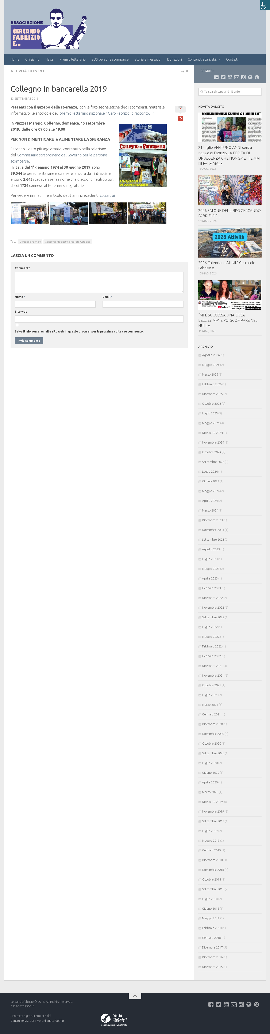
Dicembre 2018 (212, 860)
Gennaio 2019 (211, 850)
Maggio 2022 (211, 636)
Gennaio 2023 (211, 588)
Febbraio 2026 (212, 384)
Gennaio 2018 (211, 937)
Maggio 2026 (211, 364)
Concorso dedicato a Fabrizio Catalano (67, 241)
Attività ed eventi (28, 71)
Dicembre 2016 (212, 957)
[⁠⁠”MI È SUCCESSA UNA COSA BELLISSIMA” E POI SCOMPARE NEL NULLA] (230, 295)
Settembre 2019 (213, 821)
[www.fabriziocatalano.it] (250, 77)
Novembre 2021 (213, 675)
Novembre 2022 (213, 607)
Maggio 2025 (211, 423)
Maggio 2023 (211, 568)
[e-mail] (236, 77)
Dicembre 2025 (212, 394)
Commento (22, 268)
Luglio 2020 (210, 763)
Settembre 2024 (213, 462)
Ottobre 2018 (211, 879)
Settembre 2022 (213, 617)
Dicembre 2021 (212, 666)
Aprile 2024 (210, 500)
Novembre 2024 (213, 442)
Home (14, 59)
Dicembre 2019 (212, 801)
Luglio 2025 (210, 413)
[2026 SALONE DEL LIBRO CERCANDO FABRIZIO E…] (230, 190)
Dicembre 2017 (212, 947)
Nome (20, 297)
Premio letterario (72, 59)
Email (107, 297)
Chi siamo (32, 59)
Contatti (232, 59)
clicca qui (107, 195)
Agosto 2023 (211, 549)
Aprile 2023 (210, 578)
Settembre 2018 (213, 889)
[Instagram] (243, 77)
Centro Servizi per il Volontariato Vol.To (37, 1020)
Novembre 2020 (213, 733)
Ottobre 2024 (211, 452)
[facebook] (216, 77)
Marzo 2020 (210, 792)
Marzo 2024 (210, 510)
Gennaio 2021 (211, 714)
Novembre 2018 (213, 869)
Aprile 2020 (210, 782)
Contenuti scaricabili (202, 59)
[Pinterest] (256, 77)
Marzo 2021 (210, 704)
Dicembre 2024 (212, 432)
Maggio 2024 (211, 491)
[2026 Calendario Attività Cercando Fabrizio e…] (230, 243)
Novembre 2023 (213, 530)
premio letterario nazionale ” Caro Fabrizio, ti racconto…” (107, 113)
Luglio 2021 (210, 695)
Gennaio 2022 (211, 656)
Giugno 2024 (210, 481)
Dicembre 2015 (212, 967)
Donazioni (174, 59)
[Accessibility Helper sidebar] (265, 5)
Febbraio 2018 (212, 928)
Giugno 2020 (210, 772)
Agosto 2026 (211, 355)
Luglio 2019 (210, 831)
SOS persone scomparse (110, 59)
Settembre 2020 (213, 753)
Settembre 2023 (213, 539)
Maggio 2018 (211, 918)
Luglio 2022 (210, 627)
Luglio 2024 (210, 471)
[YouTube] (229, 77)
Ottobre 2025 (211, 403)
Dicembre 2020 (212, 724)
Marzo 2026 (210, 374)
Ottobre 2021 (211, 685)
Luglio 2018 (210, 899)
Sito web (21, 311)
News (49, 59)
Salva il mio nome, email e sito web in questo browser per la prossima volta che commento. (79, 331)
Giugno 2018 (210, 908)
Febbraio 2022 (212, 646)
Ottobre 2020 (211, 743)
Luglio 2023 (210, 559)
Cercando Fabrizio (30, 241)
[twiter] (223, 77)
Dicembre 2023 (212, 520)
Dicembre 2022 (212, 598)
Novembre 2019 (213, 811)
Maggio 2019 (211, 840)
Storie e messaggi (148, 59)
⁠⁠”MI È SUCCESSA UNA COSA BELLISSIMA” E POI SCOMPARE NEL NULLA (227, 320)
